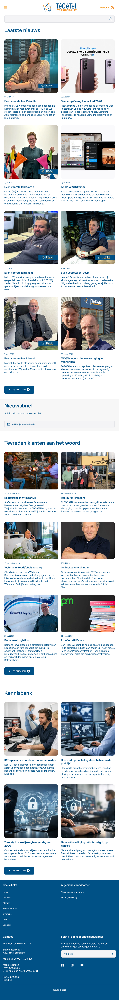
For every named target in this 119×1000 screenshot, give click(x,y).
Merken (6, 903)
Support (7, 925)
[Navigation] (5, 7)
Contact (6, 919)
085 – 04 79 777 (22, 943)
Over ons (7, 914)
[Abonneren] (112, 954)
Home (5, 892)
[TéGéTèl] (59, 8)
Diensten (7, 897)
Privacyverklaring (69, 897)
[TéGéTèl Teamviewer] (112, 7)
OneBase (104, 7)
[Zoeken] (111, 19)
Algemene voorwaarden (72, 892)
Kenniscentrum (10, 908)
